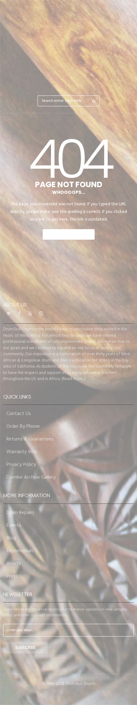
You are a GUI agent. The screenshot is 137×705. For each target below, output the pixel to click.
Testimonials (19, 551)
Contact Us (18, 414)
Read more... (73, 379)
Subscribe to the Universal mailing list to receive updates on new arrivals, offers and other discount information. (65, 612)
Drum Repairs (20, 513)
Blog (11, 538)
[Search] (94, 100)
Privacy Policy (21, 465)
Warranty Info (21, 452)
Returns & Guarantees (30, 439)
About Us (15, 304)
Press (12, 576)
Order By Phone (23, 426)
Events (13, 525)
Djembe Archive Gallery (31, 477)
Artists (13, 564)
